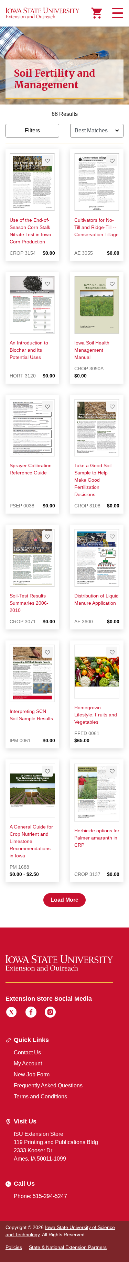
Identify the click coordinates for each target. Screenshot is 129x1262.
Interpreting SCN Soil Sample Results (31, 715)
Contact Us (27, 1052)
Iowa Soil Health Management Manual (91, 350)
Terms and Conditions (40, 1096)
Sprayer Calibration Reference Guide (31, 469)
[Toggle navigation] (116, 13)
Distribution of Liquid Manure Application (96, 599)
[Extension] (42, 13)
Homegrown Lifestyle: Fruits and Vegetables (95, 715)
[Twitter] (11, 1013)
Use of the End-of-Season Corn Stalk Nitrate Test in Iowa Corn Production (30, 230)
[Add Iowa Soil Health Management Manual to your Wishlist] (111, 283)
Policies (14, 1247)
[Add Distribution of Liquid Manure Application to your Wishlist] (111, 536)
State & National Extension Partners (68, 1247)
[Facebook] (30, 1013)
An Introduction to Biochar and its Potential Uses (29, 350)
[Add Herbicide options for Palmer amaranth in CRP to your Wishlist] (111, 771)
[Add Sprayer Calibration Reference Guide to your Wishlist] (47, 406)
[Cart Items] (96, 13)
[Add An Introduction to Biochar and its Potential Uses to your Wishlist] (47, 283)
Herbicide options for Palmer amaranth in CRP (96, 838)
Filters (32, 130)
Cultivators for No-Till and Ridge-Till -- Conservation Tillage (96, 227)
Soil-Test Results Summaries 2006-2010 (29, 603)
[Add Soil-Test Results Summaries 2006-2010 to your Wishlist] (47, 536)
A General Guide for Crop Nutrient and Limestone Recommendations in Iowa (31, 841)
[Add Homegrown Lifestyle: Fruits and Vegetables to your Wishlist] (111, 652)
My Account (28, 1063)
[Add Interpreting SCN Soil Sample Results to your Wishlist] (47, 652)
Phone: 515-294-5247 (40, 1196)
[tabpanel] (64, 508)
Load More (64, 900)
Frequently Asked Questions (48, 1085)
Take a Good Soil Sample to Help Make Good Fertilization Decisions (92, 480)
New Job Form (32, 1074)
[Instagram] (50, 1013)
